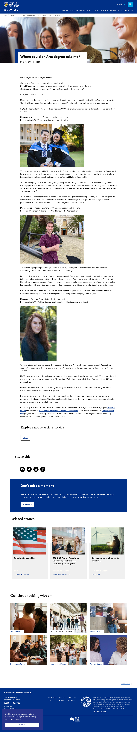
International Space (100, 10)
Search (130, 4)
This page (7, 728)
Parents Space (115, 10)
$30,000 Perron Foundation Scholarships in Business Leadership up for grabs (66, 561)
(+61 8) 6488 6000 (12, 703)
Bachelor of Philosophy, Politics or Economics (58, 410)
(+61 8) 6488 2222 (10, 708)
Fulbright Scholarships (24, 558)
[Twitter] (29, 469)
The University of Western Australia (18, 693)
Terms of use (72, 697)
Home (12, 15)
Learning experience (28, 15)
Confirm (22, 725)
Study (16, 571)
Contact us (128, 10)
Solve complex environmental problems (105, 559)
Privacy (61, 700)
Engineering (96, 574)
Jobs (49, 700)
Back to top (125, 684)
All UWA (119, 4)
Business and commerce (61, 574)
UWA (5, 15)
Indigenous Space (83, 10)
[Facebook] (42, 469)
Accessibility (52, 697)
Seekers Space (67, 10)
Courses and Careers (61, 571)
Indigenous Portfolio (100, 711)
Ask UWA (62, 697)
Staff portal (71, 700)
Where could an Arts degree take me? (48, 15)
